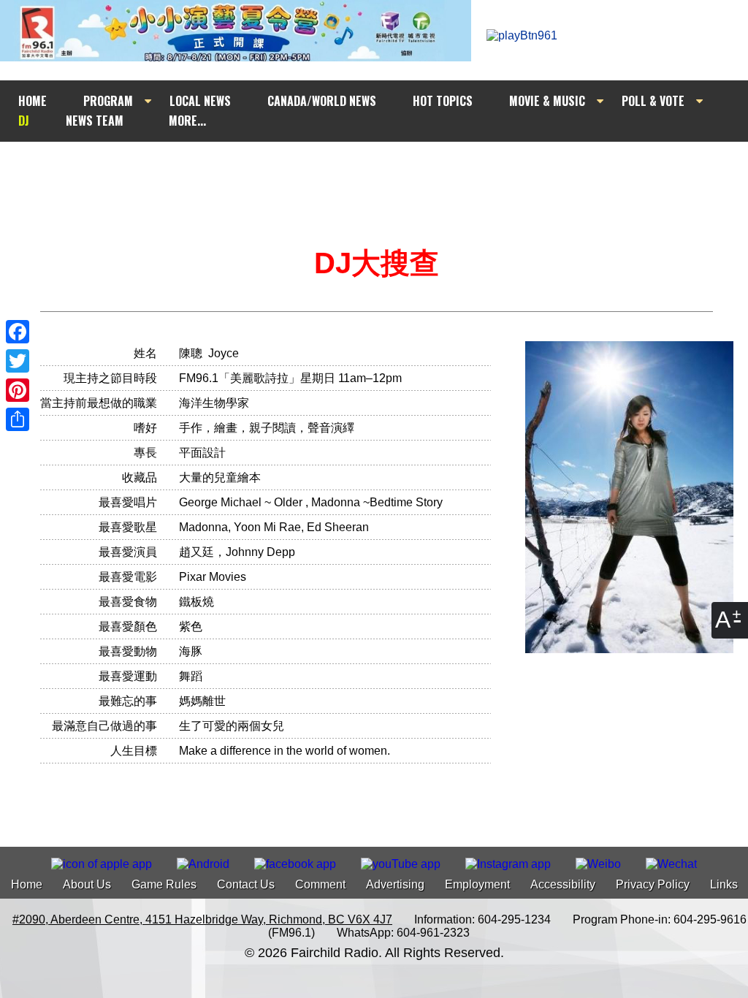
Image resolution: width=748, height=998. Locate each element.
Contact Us (246, 884)
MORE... (187, 120)
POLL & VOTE (653, 101)
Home (26, 884)
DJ (23, 120)
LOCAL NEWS (200, 101)
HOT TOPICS (443, 101)
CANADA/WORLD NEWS (321, 101)
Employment (477, 884)
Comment (320, 884)
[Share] (17, 419)
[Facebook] (17, 331)
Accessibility (562, 884)
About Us (87, 884)
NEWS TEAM (94, 120)
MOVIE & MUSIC (547, 101)
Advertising (395, 884)
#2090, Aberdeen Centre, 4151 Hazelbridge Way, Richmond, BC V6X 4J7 (202, 919)
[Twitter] (17, 361)
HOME (32, 101)
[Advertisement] (387, 169)
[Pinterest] (17, 390)
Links (724, 884)
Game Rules (163, 884)
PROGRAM (108, 101)
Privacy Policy (653, 884)
